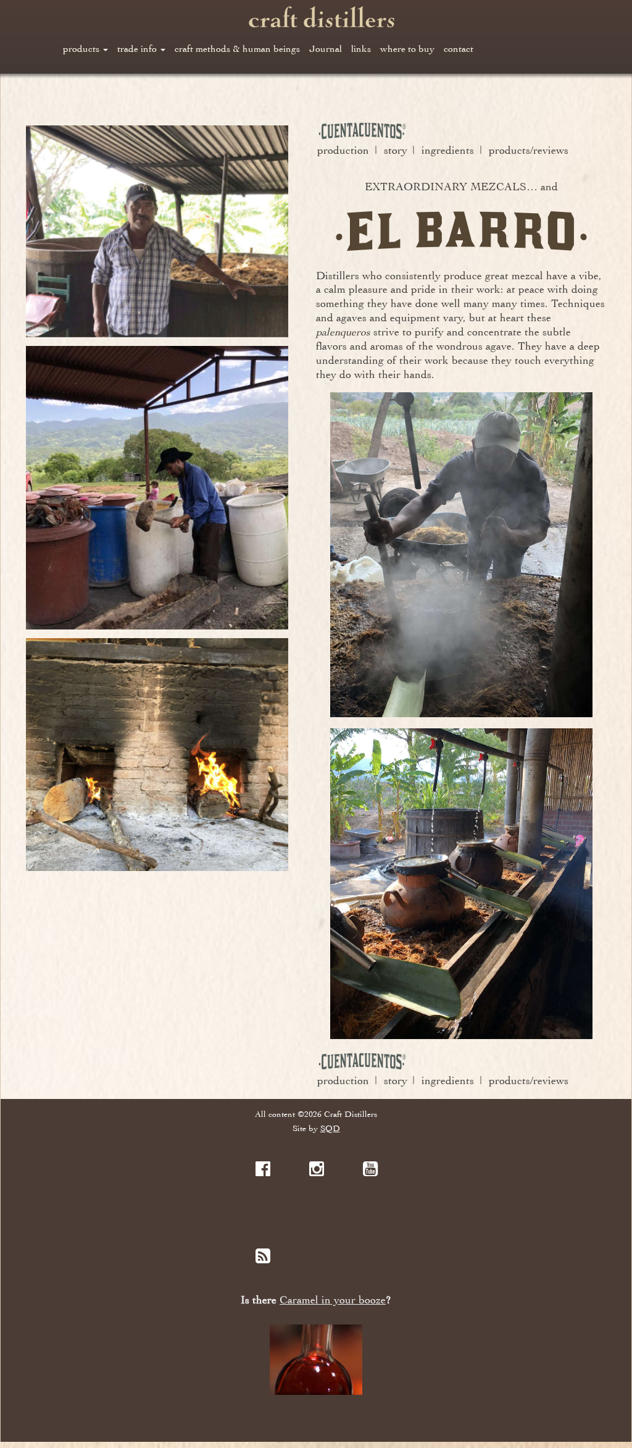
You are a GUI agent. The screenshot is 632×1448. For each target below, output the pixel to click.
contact (458, 48)
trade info (138, 48)
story (395, 150)
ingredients (448, 150)
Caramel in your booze (333, 1300)
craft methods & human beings (237, 48)
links (361, 48)
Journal (325, 48)
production (343, 150)
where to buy (407, 48)
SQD (330, 1128)
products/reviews (528, 150)
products (82, 48)
